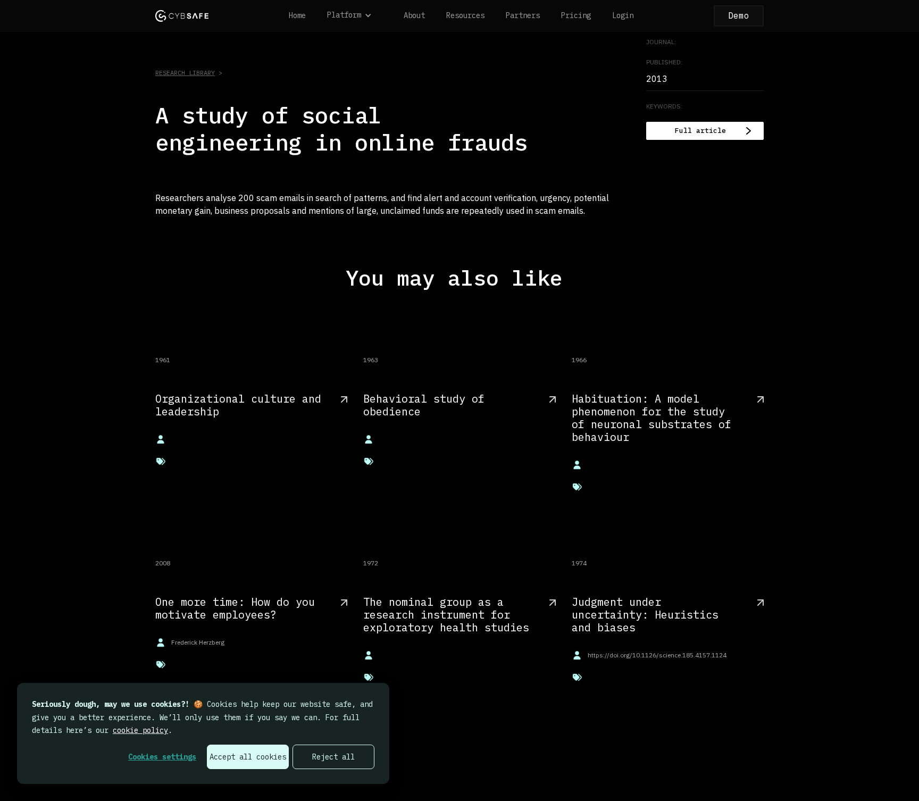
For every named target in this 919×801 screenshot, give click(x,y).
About (414, 15)
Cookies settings (162, 757)
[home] (181, 15)
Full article (700, 130)
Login (622, 15)
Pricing (576, 15)
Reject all (333, 757)
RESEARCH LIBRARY (185, 73)
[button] (354, 16)
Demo (738, 15)
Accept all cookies (248, 757)
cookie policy (140, 730)
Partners (523, 15)
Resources (465, 15)
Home (297, 15)
